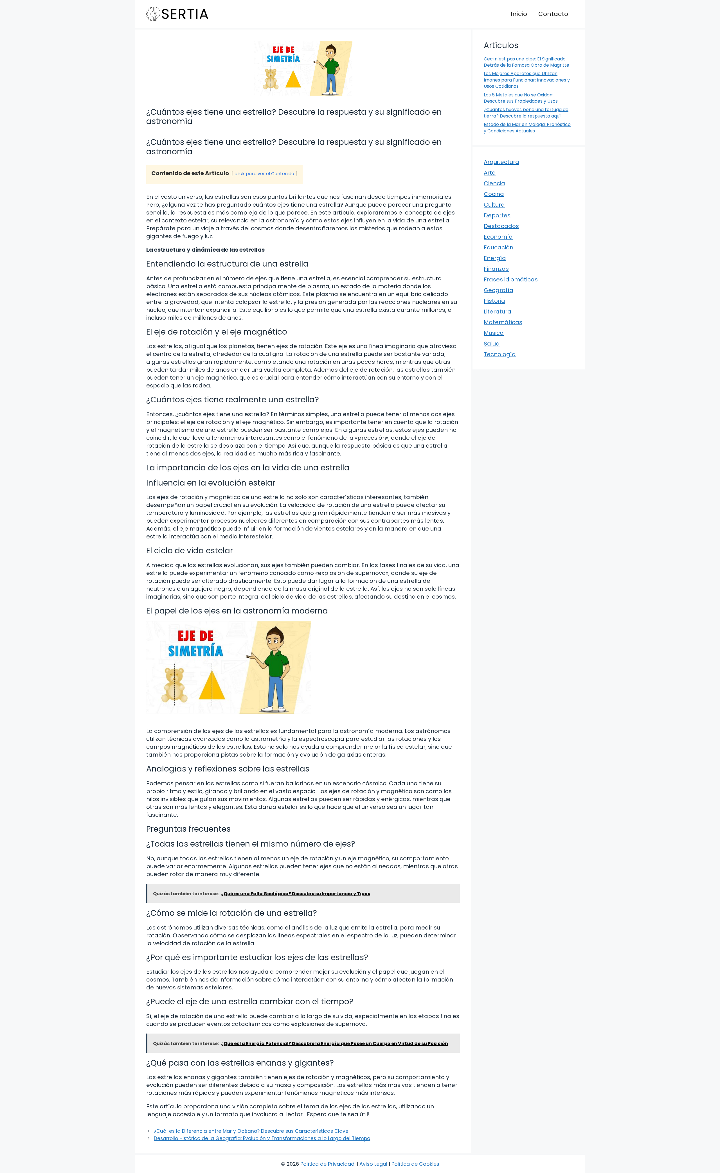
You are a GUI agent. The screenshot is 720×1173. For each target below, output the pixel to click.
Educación (498, 247)
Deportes (497, 215)
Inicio (519, 14)
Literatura (497, 311)
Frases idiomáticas (511, 279)
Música (494, 333)
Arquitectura (501, 162)
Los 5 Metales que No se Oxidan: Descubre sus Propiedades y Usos (521, 98)
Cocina (494, 194)
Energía (495, 258)
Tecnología (500, 354)
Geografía (498, 290)
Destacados (501, 226)
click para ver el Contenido (264, 173)
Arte (490, 173)
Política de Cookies (415, 1163)
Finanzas (496, 269)
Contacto (553, 14)
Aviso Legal (373, 1163)
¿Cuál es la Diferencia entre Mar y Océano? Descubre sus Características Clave (251, 1131)
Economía (498, 237)
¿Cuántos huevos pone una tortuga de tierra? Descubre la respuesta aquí (526, 112)
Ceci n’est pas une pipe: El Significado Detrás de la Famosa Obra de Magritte (526, 62)
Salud (492, 344)
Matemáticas (503, 322)
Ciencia (494, 183)
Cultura (494, 205)
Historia (494, 301)
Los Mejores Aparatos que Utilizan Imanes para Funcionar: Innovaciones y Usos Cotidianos (527, 79)
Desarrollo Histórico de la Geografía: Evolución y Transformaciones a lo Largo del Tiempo (262, 1138)
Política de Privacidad (327, 1163)
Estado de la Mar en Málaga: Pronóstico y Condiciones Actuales (527, 127)
